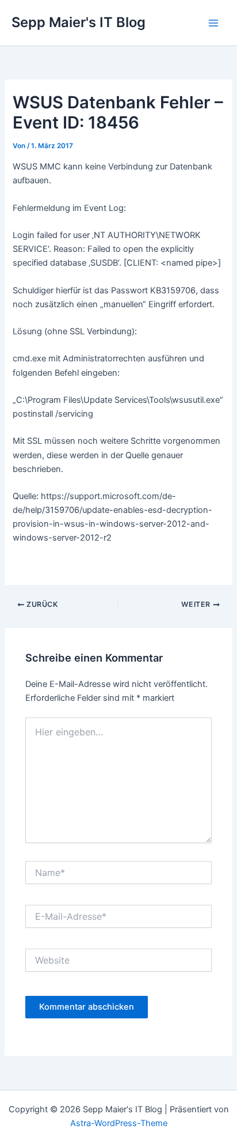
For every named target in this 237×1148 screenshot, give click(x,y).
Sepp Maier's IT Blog (79, 22)
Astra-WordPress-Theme (118, 1123)
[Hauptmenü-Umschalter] (213, 23)
